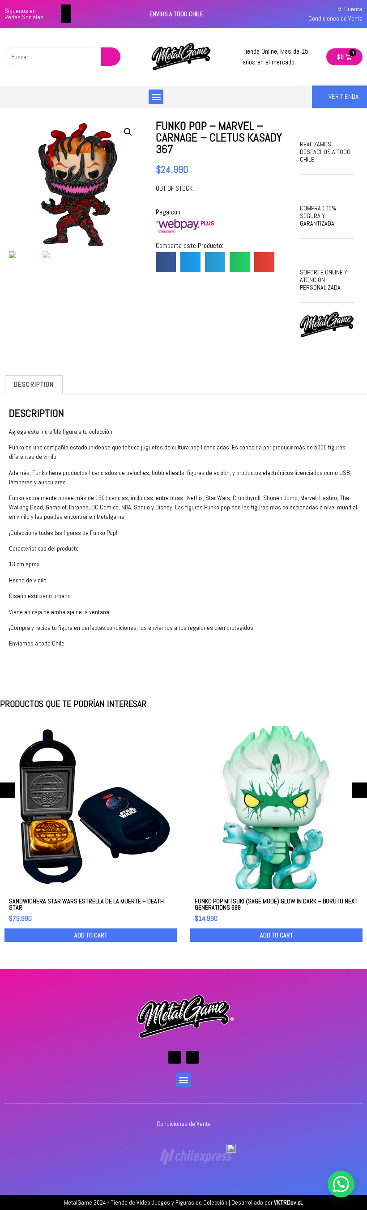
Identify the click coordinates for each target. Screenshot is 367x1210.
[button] (156, 97)
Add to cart (90, 935)
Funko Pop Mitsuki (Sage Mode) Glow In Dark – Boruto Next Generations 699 (276, 904)
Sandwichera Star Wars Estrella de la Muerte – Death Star (86, 904)
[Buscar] (110, 56)
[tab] (34, 385)
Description (34, 384)
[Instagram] (66, 18)
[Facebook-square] (66, 9)
